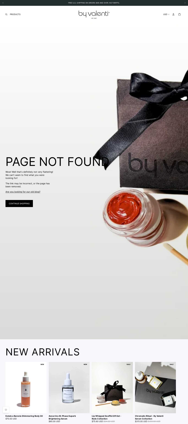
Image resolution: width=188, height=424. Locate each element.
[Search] (6, 14)
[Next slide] (179, 392)
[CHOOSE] (42, 408)
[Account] (173, 14)
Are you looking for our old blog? (23, 191)
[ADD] (85, 408)
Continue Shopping (19, 203)
